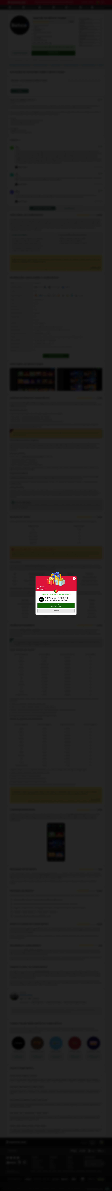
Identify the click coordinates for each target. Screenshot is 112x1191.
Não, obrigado (56, 610)
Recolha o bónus (56, 605)
